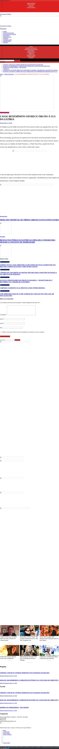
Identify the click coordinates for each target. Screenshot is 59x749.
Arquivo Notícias (31, 7)
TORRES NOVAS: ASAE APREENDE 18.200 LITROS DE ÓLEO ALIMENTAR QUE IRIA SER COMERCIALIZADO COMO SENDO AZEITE (28, 265)
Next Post (2, 236)
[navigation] (29, 37)
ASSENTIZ (6, 68)
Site (1, 327)
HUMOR (5, 42)
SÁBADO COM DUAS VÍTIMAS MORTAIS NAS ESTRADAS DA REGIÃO (23, 64)
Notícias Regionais (9, 74)
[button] (0, 745)
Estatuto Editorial (31, 3)
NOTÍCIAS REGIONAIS (9, 34)
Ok (8, 748)
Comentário (3, 314)
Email (2, 323)
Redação (2, 123)
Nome (2, 319)
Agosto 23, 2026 (13, 676)
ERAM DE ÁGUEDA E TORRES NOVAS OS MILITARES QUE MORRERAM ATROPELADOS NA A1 (30, 71)
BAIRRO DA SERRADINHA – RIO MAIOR (14, 67)
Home (1, 74)
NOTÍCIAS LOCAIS (8, 33)
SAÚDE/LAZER (7, 40)
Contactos (31, 6)
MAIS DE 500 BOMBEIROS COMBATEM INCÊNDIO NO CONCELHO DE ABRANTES (26, 66)
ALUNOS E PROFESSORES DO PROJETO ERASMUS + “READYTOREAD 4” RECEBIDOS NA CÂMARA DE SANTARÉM (26, 281)
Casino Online (6, 743)
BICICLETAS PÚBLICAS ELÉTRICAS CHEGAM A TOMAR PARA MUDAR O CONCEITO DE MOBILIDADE (27, 241)
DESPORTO (6, 35)
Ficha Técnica (31, 4)
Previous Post (3, 216)
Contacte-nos (6, 731)
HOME (5, 31)
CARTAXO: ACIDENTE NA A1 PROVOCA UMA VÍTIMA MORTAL (22, 288)
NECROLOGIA (7, 37)
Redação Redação (4, 676)
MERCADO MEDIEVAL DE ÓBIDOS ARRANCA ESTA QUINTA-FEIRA (29, 220)
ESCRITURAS (7, 41)
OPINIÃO (5, 38)
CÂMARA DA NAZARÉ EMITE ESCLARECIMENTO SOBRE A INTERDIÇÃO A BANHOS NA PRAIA (30, 70)
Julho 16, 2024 (7, 123)
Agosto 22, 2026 (13, 683)
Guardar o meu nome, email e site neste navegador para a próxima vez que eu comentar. (23, 332)
